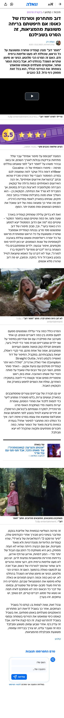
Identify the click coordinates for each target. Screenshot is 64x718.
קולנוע (58, 639)
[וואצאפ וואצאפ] (11, 4)
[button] (50, 4)
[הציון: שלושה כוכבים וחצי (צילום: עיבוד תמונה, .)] (32, 137)
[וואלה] (32, 4)
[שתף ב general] (5, 4)
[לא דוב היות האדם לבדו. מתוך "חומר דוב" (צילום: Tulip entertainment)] (32, 296)
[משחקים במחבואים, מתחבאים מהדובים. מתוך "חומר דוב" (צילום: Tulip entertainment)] (32, 496)
